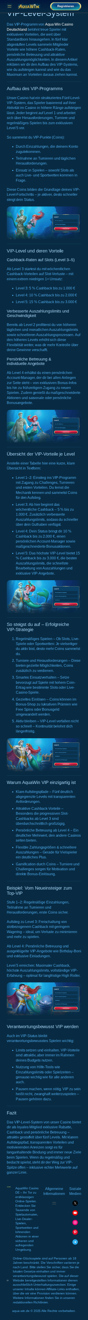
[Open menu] (9, 6)
